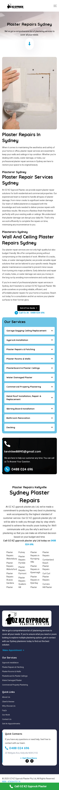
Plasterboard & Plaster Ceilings (14, 676)
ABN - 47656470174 (11, 781)
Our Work (6, 715)
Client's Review (8, 701)
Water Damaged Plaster (12, 680)
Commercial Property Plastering (15, 685)
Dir (22, 781)
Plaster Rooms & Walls (11, 671)
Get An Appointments (11, 724)
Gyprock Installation (10, 663)
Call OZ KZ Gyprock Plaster (30, 786)
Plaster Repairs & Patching (13, 667)
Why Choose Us (8, 706)
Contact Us (6, 719)
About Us (6, 697)
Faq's (4, 710)
